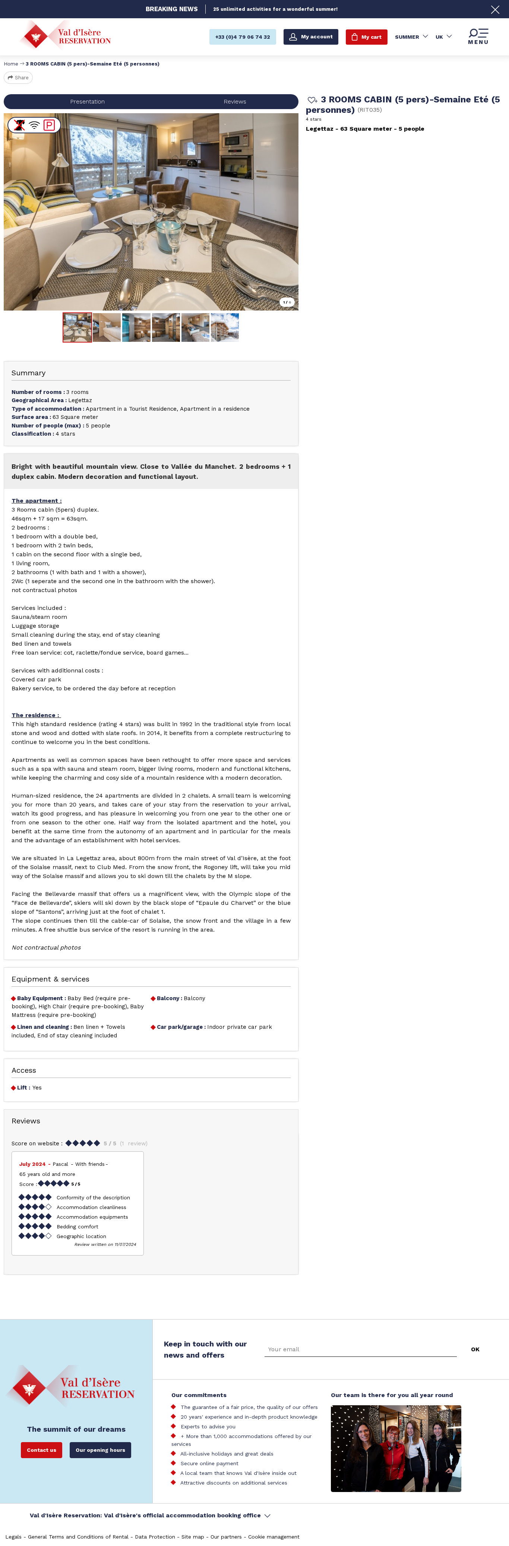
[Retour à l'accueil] (65, 37)
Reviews (235, 101)
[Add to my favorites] (311, 101)
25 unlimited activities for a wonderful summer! (275, 9)
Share (22, 77)
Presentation (87, 101)
